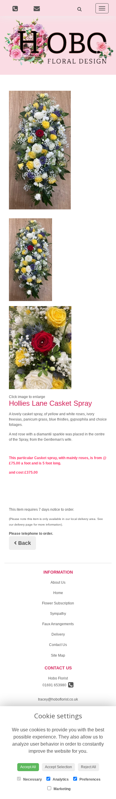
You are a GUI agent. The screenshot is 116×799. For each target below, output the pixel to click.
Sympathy (58, 614)
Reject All (88, 767)
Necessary (32, 779)
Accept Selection (58, 767)
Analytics (60, 779)
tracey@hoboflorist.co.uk (58, 699)
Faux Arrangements (58, 624)
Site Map (58, 655)
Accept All (28, 767)
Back (24, 543)
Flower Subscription (58, 603)
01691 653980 (55, 685)
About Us (58, 582)
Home (58, 593)
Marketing (61, 789)
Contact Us (58, 645)
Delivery (58, 634)
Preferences (90, 779)
